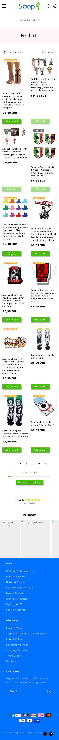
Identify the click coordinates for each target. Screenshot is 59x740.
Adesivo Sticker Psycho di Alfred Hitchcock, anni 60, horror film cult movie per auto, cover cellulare (43, 273)
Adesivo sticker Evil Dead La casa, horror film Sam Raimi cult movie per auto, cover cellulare (15, 275)
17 (39, 463)
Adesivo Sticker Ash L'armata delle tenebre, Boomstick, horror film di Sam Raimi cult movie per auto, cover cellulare (43, 210)
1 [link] (13, 464)
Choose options (12, 253)
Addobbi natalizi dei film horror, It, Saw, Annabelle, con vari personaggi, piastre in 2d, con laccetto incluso (43, 66)
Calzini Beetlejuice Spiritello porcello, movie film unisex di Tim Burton (15, 410)
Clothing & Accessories (20, 571)
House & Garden (15, 582)
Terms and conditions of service (25, 633)
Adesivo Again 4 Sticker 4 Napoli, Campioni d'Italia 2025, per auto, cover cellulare (43, 145)
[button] (3, 6)
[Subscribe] (49, 691)
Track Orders (14, 655)
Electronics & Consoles (19, 587)
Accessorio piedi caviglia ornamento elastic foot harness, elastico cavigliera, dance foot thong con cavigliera (15, 73)
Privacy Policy (14, 628)
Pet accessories (15, 576)
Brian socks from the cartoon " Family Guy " (43, 405)
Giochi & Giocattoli (17, 598)
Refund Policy (14, 639)
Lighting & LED (14, 604)
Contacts (11, 661)
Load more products (29, 482)
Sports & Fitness (15, 609)
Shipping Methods (16, 650)
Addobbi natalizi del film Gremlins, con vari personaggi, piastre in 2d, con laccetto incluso (15, 136)
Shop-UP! (18, 732)
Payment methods (17, 644)
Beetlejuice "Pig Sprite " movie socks (43, 338)
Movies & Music (15, 593)
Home (22, 20)
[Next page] (45, 463)
